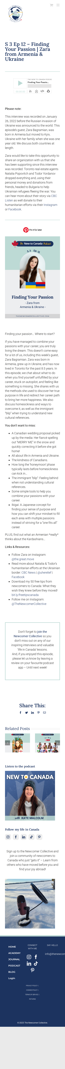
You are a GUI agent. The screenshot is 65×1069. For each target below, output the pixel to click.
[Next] (57, 742)
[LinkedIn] (24, 837)
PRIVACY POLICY (32, 986)
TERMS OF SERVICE (31, 994)
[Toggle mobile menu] (58, 5)
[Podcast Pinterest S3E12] (32, 238)
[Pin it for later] (32, 228)
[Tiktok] (31, 837)
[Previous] (7, 742)
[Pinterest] (39, 837)
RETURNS (32, 999)
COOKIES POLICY (32, 990)
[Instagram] (8, 837)
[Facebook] (16, 837)
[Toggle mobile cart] (51, 5)
